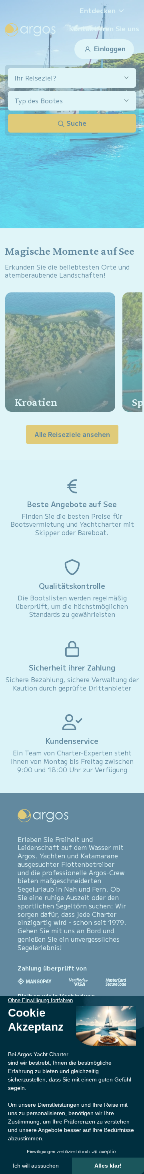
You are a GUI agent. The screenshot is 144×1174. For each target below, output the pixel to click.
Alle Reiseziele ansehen (72, 434)
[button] (104, 10)
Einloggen (109, 48)
